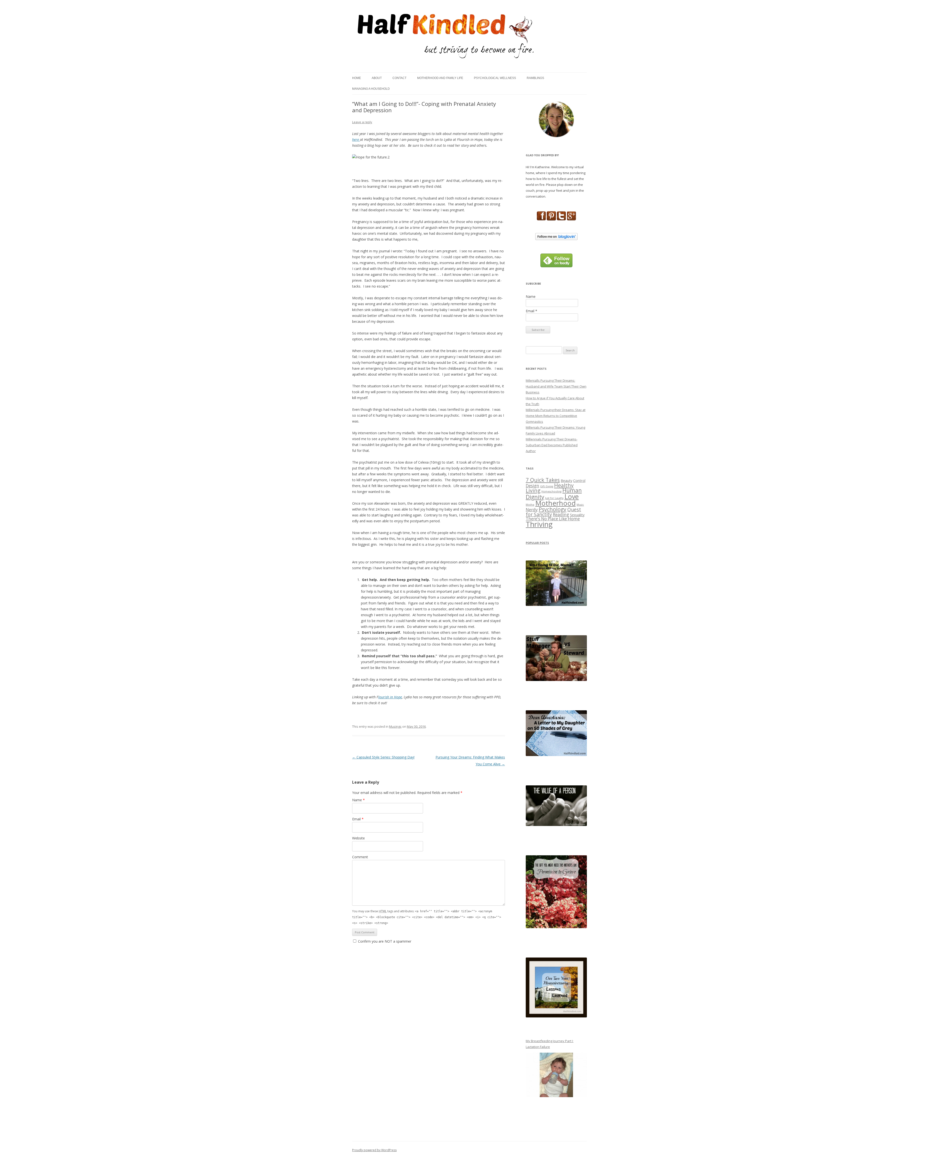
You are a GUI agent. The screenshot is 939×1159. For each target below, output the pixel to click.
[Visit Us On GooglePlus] (571, 219)
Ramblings (535, 78)
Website (358, 838)
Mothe (530, 504)
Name (358, 800)
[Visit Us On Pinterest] (551, 219)
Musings (395, 726)
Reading (561, 514)
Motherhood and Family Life (440, 78)
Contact (399, 78)
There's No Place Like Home (553, 519)
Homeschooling (551, 491)
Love (571, 496)
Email (358, 819)
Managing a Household (371, 88)
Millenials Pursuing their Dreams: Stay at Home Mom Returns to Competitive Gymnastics (555, 416)
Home (356, 78)
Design (532, 486)
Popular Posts (537, 543)
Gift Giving (546, 486)
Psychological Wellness (495, 78)
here (356, 139)
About (377, 78)
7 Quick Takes (543, 479)
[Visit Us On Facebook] (541, 219)
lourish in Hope (390, 697)
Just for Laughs (554, 498)
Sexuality (577, 514)
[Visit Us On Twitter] (561, 219)
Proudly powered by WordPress (374, 1150)
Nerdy (532, 510)
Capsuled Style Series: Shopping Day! (383, 757)
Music (580, 504)
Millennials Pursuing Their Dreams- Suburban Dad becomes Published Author (552, 445)
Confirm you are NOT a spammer (384, 941)
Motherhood (555, 503)
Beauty (566, 480)
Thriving (539, 524)
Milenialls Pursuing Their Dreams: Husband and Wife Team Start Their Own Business (556, 386)
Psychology (552, 509)
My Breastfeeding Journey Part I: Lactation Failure (549, 1044)
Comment (360, 857)
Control (579, 480)
